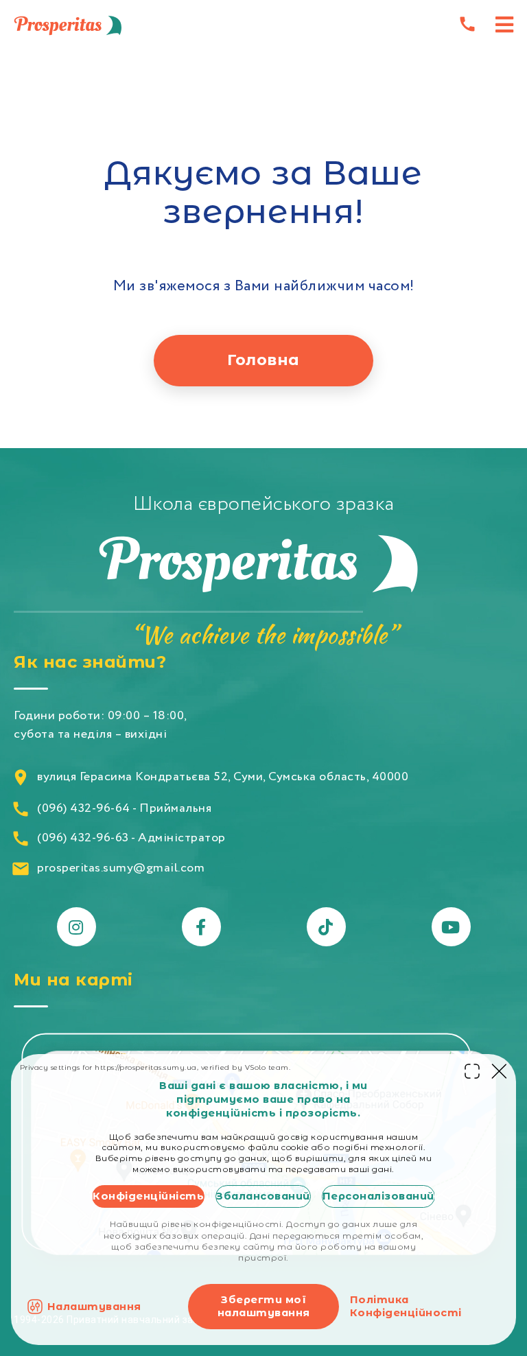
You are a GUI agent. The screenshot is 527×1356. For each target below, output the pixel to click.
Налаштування (94, 1306)
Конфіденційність (148, 1196)
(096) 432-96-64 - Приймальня (124, 809)
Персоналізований (378, 1196)
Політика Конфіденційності (406, 1306)
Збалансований (263, 1196)
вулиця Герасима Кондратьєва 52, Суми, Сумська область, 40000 (222, 777)
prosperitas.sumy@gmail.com (120, 868)
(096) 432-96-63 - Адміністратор (131, 838)
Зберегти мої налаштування (264, 1306)
